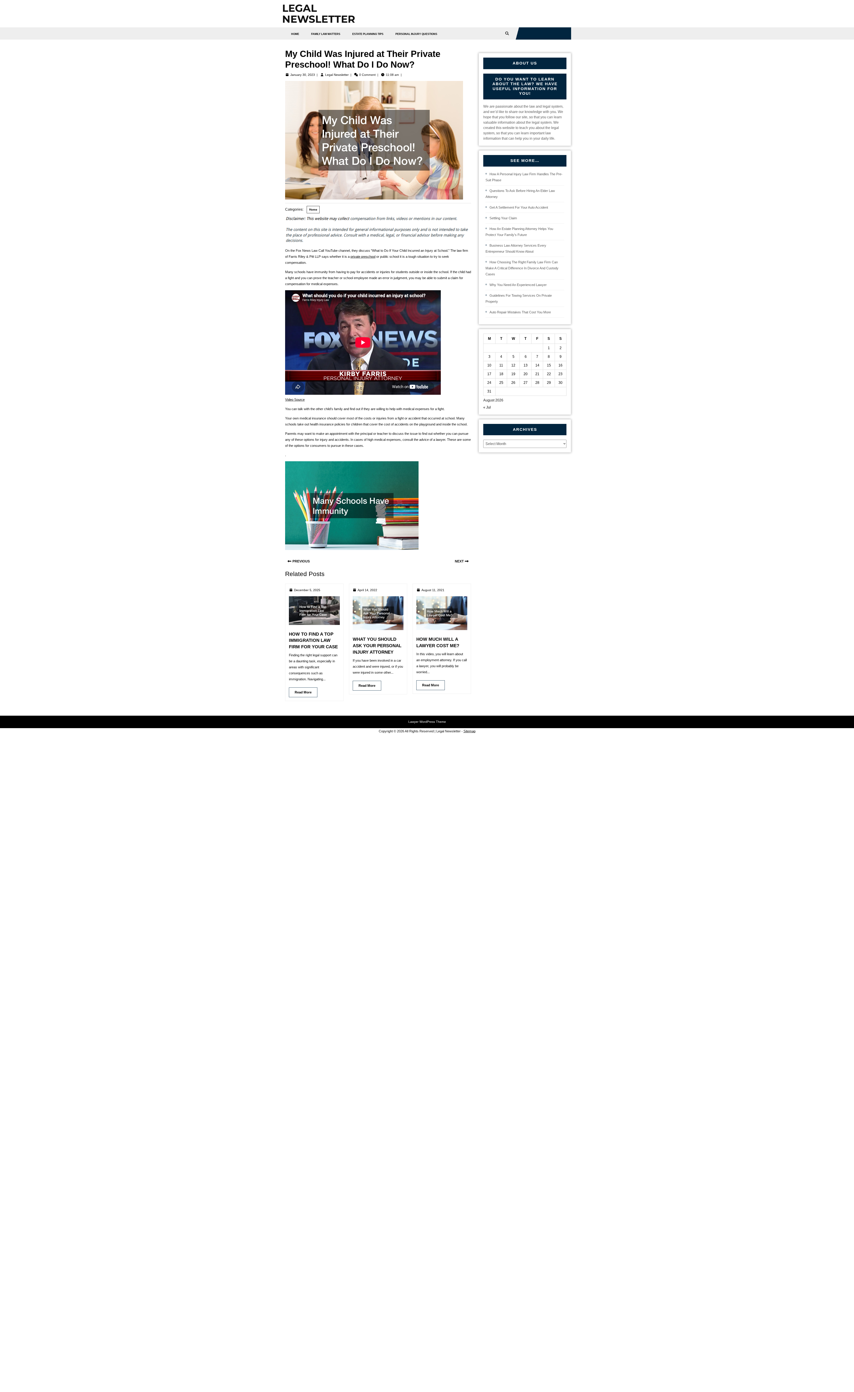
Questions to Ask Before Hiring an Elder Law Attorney (520, 194)
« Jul (487, 407)
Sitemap (469, 731)
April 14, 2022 (367, 590)
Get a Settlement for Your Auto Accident (518, 207)
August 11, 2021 (432, 590)
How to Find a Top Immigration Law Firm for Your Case (313, 640)
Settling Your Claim (503, 218)
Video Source (295, 399)
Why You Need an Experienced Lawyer (518, 285)
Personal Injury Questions (416, 34)
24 (489, 383)
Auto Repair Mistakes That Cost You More (520, 312)
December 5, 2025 (307, 590)
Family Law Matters (325, 34)
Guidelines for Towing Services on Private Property (518, 298)
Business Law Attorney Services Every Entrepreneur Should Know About (515, 248)
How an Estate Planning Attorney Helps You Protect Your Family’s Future (519, 232)
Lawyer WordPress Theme (427, 721)
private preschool (362, 256)
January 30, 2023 (302, 75)
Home (295, 34)
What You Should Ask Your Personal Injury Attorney (377, 646)
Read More (300, 690)
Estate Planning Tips (367, 34)
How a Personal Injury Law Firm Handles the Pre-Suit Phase (523, 177)
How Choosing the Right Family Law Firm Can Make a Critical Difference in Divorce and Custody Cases (521, 268)
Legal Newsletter (337, 75)
